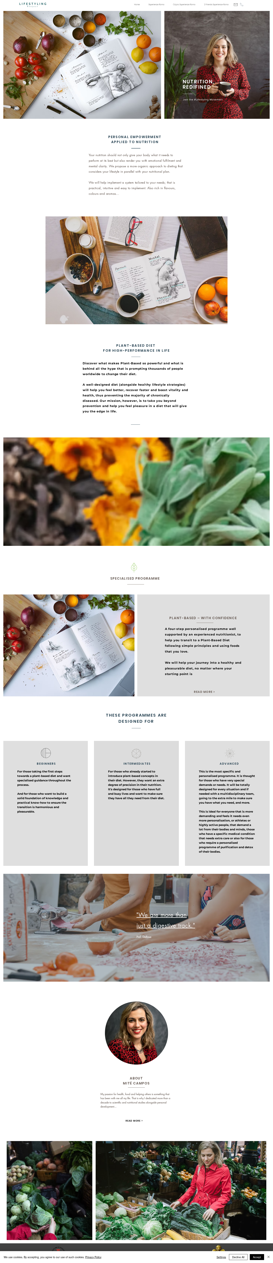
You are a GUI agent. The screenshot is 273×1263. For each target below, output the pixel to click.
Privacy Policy (93, 1257)
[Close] (268, 1257)
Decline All (238, 1257)
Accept (257, 1257)
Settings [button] (221, 1257)
